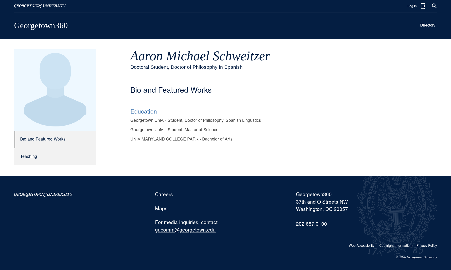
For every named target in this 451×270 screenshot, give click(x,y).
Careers (164, 194)
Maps (161, 208)
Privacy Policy (426, 245)
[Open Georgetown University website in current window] (40, 6)
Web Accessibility (361, 245)
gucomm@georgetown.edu (185, 229)
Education (143, 110)
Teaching (28, 156)
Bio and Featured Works (43, 139)
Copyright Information (395, 245)
